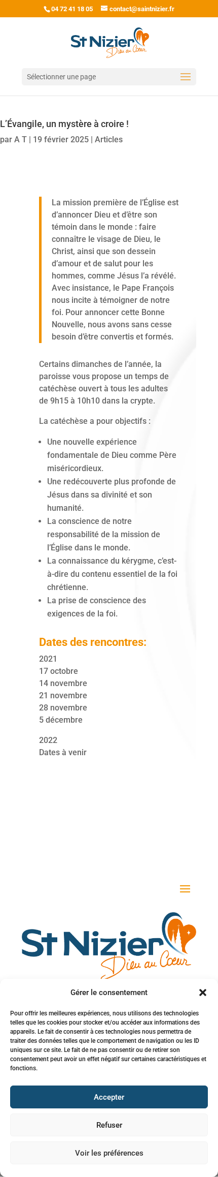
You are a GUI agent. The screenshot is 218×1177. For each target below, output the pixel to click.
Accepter (109, 1097)
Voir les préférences (109, 1153)
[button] (203, 992)
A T (20, 139)
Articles (109, 139)
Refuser (109, 1125)
